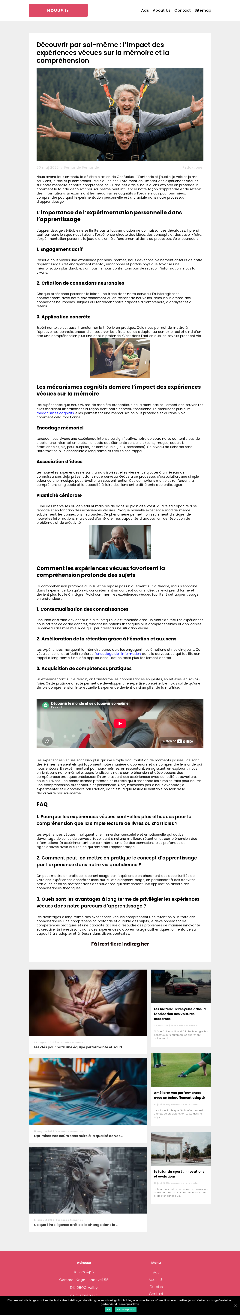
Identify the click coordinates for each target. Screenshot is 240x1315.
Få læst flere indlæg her (120, 944)
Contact (182, 10)
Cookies (156, 1286)
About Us (162, 10)
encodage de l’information (118, 654)
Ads (145, 10)
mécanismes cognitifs (55, 413)
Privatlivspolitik (126, 1309)
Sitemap (203, 10)
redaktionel (192, 167)
